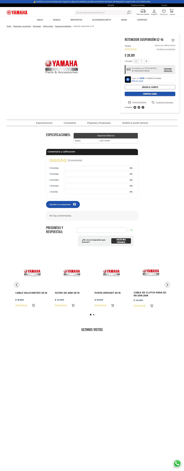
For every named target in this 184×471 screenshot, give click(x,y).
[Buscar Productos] (129, 12)
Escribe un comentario (166, 49)
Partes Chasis (48, 26)
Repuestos (37, 26)
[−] (136, 61)
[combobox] (97, 12)
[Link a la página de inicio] (10, 26)
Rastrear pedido (143, 14)
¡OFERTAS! (142, 20)
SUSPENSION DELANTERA (63, 26)
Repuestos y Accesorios (22, 26)
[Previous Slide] (16, 284)
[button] (61, 66)
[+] (146, 61)
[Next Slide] (167, 284)
